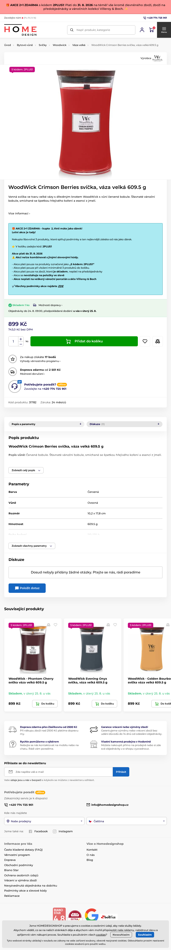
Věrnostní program (17, 854)
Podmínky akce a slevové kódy (25, 890)
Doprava (10, 859)
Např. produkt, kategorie (93, 30)
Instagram (66, 831)
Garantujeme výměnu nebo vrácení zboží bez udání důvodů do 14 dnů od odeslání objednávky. (131, 732)
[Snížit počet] (20, 344)
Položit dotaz (29, 588)
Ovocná (93, 502)
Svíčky (43, 45)
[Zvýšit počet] (20, 339)
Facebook (41, 831)
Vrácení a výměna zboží (20, 880)
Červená (93, 491)
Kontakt (92, 849)
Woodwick (59, 45)
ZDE (60, 286)
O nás (91, 854)
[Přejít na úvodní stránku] (20, 30)
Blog (90, 859)
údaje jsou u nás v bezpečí (25, 780)
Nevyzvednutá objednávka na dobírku (30, 885)
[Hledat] (72, 30)
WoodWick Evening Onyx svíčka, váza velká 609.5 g (87, 680)
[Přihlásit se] (142, 30)
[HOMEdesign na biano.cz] (59, 916)
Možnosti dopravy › (50, 305)
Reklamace (12, 895)
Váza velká (78, 45)
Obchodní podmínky (18, 865)
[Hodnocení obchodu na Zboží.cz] (108, 916)
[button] (164, 30)
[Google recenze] (92, 916)
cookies (101, 934)
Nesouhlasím (121, 934)
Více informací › (19, 213)
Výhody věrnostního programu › (40, 361)
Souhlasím (145, 934)
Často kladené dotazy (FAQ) (23, 849)
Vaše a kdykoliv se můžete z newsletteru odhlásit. (49, 780)
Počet (13, 341)
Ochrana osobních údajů (21, 875)
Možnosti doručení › (32, 373)
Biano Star (11, 870)
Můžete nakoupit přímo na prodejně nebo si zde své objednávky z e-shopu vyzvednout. (131, 747)
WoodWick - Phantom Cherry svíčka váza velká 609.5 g (31, 680)
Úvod (7, 45)
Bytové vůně (25, 45)
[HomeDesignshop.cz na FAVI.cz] (75, 916)
